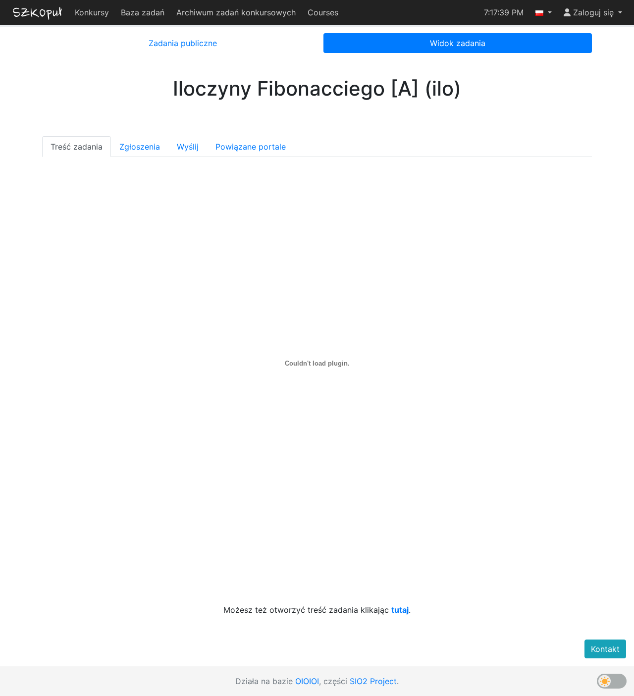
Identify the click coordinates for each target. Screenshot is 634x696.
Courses (323, 12)
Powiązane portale (250, 147)
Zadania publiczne (183, 43)
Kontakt (605, 649)
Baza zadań (142, 12)
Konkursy (92, 12)
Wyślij (188, 147)
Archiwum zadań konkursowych (236, 12)
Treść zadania (77, 147)
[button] (543, 12)
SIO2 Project (373, 681)
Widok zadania (457, 43)
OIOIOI (307, 681)
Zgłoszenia (139, 147)
